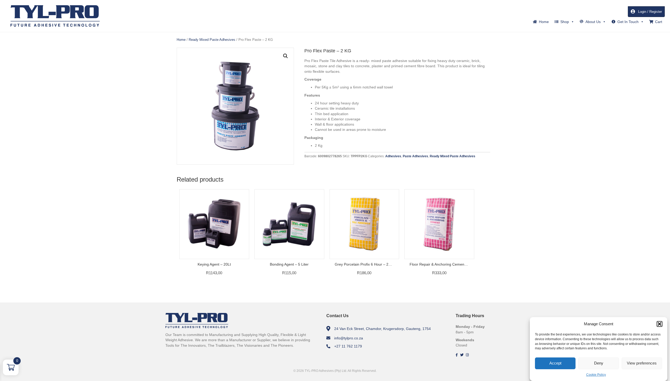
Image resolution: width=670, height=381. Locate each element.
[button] (659, 324)
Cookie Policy (596, 375)
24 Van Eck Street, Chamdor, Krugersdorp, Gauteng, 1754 (382, 329)
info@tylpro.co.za (348, 338)
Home (544, 22)
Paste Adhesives (415, 156)
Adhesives (393, 156)
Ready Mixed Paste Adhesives (212, 40)
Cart (658, 22)
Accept (555, 363)
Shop (564, 22)
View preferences (642, 363)
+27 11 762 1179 (348, 346)
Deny (598, 363)
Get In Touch (628, 22)
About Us (593, 22)
